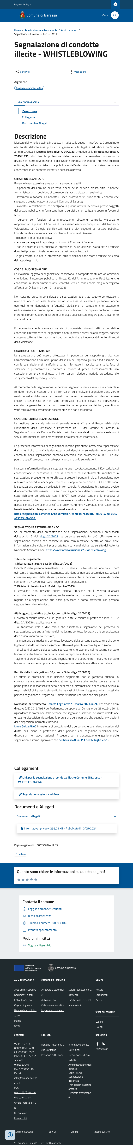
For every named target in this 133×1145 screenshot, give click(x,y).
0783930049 (21, 1065)
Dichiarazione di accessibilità (79, 1057)
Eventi (99, 1027)
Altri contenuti (69, 30)
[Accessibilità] (10, 1134)
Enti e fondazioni (23, 1000)
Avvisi (99, 1000)
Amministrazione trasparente (40, 30)
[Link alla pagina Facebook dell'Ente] (97, 1044)
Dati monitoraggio (23, 1132)
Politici (17, 1021)
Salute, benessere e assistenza (79, 992)
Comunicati (102, 995)
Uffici (17, 1026)
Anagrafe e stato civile (52, 992)
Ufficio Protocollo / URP (25, 1105)
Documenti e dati (23, 995)
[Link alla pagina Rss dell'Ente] (103, 1044)
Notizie (99, 990)
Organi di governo (23, 1005)
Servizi (52, 1132)
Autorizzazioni (48, 1000)
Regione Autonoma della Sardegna (52, 1047)
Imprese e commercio (52, 1010)
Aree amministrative (25, 990)
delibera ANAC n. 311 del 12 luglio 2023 (83, 740)
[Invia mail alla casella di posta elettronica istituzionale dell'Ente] (25, 1080)
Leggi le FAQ (75, 1073)
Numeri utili (20, 1118)
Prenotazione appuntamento (79, 1087)
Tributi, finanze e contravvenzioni (79, 1002)
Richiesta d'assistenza (79, 1095)
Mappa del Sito (102, 1132)
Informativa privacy (78, 1045)
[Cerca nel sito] (113, 15)
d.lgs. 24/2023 (49, 536)
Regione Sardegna (22, 4)
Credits (74, 1132)
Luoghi (99, 1022)
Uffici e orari (20, 1113)
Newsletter (102, 1049)
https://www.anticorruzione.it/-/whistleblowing (76, 550)
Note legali (74, 1050)
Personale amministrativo (25, 1012)
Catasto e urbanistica (52, 1005)
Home (17, 30)
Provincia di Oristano (52, 1055)
